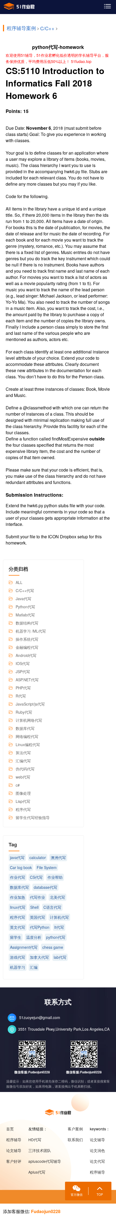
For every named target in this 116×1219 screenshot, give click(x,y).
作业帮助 (55, 877)
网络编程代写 (27, 736)
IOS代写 (23, 663)
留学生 (15, 937)
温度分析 (33, 937)
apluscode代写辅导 (44, 1161)
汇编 (33, 967)
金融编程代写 (27, 647)
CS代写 (36, 877)
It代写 (59, 927)
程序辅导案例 (21, 27)
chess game (52, 947)
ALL (19, 582)
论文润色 (97, 1150)
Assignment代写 (23, 947)
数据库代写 (25, 728)
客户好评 (13, 1161)
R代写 (21, 696)
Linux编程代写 (28, 744)
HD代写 (34, 1139)
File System (47, 867)
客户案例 (75, 1128)
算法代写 (23, 752)
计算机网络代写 (29, 720)
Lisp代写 (23, 801)
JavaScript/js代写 (30, 704)
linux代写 (17, 907)
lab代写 (60, 957)
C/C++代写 (25, 590)
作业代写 (17, 877)
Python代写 (25, 606)
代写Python (39, 927)
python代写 (55, 937)
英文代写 (17, 927)
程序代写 (23, 809)
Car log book (21, 867)
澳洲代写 (58, 857)
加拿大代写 (39, 957)
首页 (10, 1128)
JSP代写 (23, 671)
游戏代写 (17, 957)
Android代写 (26, 655)
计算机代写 (59, 917)
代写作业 (37, 897)
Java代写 (23, 598)
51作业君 (19, 6)
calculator (37, 857)
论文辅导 (13, 1150)
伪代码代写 (25, 769)
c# (18, 785)
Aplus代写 (36, 1172)
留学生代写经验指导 (33, 817)
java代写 (17, 857)
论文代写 (97, 1161)
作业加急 (17, 897)
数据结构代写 (27, 623)
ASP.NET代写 (27, 679)
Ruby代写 (24, 712)
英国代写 (37, 917)
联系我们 (75, 1139)
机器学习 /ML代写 (31, 631)
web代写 (23, 777)
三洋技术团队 (39, 1150)
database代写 (45, 887)
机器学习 (17, 967)
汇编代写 (23, 760)
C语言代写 (52, 907)
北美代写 (57, 897)
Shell (34, 907)
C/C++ (47, 28)
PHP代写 (23, 687)
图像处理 (23, 793)
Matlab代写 (25, 614)
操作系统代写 (27, 639)
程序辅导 (13, 1139)
